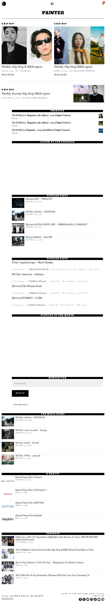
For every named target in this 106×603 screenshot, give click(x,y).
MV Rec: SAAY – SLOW (27, 443)
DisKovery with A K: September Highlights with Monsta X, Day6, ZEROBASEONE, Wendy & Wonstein (56, 538)
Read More (8, 75)
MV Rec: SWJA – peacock (27, 456)
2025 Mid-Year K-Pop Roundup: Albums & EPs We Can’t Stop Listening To (52, 575)
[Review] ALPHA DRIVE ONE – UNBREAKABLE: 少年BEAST (57, 225)
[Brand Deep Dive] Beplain (28, 516)
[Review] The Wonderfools (27, 286)
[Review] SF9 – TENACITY (39, 199)
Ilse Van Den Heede (39, 269)
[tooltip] (80, 599)
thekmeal (25, 71)
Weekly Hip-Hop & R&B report (22, 67)
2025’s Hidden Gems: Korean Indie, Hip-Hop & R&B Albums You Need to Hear (54, 550)
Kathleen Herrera (84, 71)
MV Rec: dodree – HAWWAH (40, 212)
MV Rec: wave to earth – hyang (31, 430)
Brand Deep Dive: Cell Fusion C (31, 490)
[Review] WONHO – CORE (27, 298)
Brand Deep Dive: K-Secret (28, 477)
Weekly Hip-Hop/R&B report (73, 67)
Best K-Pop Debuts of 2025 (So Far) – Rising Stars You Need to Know (49, 563)
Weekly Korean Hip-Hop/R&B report (26, 93)
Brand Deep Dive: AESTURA (29, 503)
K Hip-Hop (8, 24)
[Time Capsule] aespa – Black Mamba (32, 262)
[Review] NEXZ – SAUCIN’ (39, 237)
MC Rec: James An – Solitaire (28, 274)
